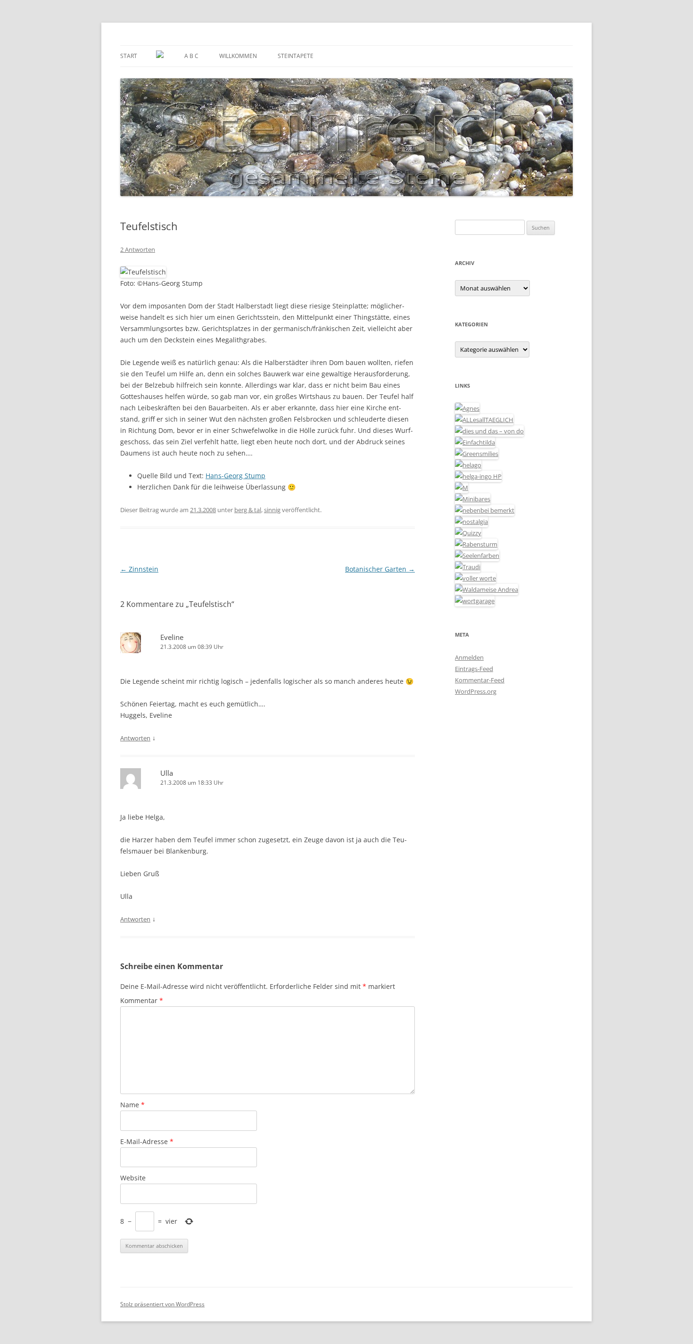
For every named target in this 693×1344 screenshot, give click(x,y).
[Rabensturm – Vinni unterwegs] (476, 544)
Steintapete (296, 56)
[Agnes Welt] (467, 408)
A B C (191, 56)
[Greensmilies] (476, 453)
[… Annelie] (484, 510)
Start (128, 56)
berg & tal (247, 510)
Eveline (171, 637)
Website (133, 1177)
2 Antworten (137, 249)
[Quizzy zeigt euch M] (468, 533)
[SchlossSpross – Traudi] (467, 567)
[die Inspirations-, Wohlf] (477, 555)
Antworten (135, 738)
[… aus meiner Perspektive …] (486, 589)
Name (132, 1104)
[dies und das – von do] (489, 431)
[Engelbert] (484, 419)
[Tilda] (475, 442)
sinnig (272, 510)
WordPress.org (475, 691)
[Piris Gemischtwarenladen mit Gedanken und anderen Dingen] (475, 578)
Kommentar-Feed (479, 680)
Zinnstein (139, 568)
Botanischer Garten (380, 568)
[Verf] (475, 601)
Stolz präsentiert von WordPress (162, 1304)
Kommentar (141, 1000)
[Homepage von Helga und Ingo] (478, 476)
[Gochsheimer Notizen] (468, 465)
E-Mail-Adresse (146, 1141)
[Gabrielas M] (461, 487)
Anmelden (469, 657)
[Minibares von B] (472, 499)
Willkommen (238, 56)
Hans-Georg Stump (235, 475)
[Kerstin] (471, 521)
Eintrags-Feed (474, 668)
